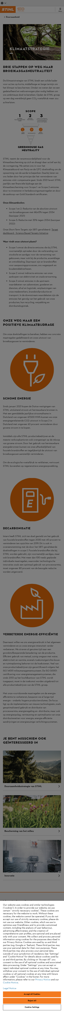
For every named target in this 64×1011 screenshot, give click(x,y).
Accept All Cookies (32, 994)
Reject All (32, 1000)
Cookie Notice (10, 982)
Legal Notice (9, 988)
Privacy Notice (42, 979)
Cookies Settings (32, 1007)
